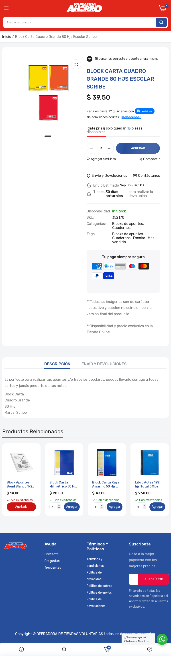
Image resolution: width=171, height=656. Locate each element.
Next (157, 479)
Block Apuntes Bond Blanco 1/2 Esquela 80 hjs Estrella (19, 485)
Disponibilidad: (99, 211)
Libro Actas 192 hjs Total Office (147, 484)
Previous (13, 479)
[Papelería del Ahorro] (84, 8)
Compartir (151, 159)
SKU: (90, 218)
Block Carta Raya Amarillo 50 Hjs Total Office (106, 485)
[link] (21, 649)
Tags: (91, 234)
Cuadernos (121, 228)
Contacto (52, 554)
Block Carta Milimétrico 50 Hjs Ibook (63, 485)
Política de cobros (99, 586)
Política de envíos (99, 592)
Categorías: (96, 224)
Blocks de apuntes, (128, 224)
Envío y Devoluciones (104, 364)
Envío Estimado (106, 185)
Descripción (57, 364)
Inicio (6, 37)
